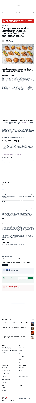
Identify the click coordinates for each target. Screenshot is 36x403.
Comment (4, 246)
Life (19, 353)
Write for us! (4, 354)
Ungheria (20, 360)
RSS (19, 373)
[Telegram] (11, 400)
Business (20, 350)
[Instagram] (5, 400)
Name (3, 258)
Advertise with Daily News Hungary (7, 392)
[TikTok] (8, 400)
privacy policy (25, 279)
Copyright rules (4, 387)
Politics (20, 348)
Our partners (4, 352)
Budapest (24, 122)
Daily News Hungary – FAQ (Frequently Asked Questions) (9, 351)
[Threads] (14, 400)
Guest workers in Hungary (6, 373)
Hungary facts (4, 376)
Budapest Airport (5, 368)
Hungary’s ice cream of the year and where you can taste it (14, 327)
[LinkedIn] (2, 400)
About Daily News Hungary (6, 347)
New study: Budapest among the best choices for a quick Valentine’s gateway (13, 337)
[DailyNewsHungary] (18, 12)
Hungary (11, 157)
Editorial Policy (4, 390)
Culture (20, 354)
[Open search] (33, 12)
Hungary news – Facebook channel (24, 376)
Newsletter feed (21, 367)
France (8, 157)
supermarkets (24, 142)
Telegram (20, 370)
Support (3, 355)
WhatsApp (21, 368)
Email (19, 258)
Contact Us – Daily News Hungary (7, 348)
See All (33, 319)
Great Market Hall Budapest (6, 379)
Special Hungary (21, 356)
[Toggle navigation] (2, 12)
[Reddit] (13, 400)
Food (5, 157)
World (20, 357)
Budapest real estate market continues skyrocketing (12, 331)
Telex (7, 77)
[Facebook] (3, 400)
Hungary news (21, 347)
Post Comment (4, 264)
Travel (20, 351)
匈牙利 (20, 362)
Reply (3, 203)
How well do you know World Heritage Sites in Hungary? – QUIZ (15, 322)
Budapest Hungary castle (6, 381)
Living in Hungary (5, 367)
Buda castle (4, 382)
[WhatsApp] (10, 400)
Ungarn (20, 359)
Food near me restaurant (6, 370)
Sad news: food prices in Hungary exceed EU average (12, 154)
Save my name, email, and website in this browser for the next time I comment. (16, 262)
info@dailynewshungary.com (24, 388)
